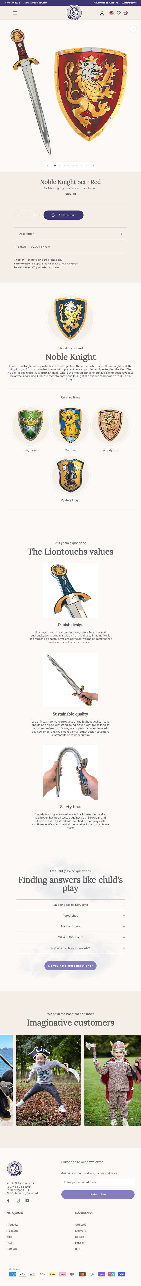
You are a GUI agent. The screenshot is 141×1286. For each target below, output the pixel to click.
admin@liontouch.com (36, 3)
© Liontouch (15, 1269)
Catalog (11, 1249)
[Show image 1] (55, 165)
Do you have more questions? (70, 965)
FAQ (9, 1243)
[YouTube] (27, 1200)
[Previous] (47, 165)
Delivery (80, 1230)
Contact (80, 1224)
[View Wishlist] (119, 13)
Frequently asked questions (105, 3)
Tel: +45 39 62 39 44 (12, 3)
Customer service (129, 3)
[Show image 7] (81, 165)
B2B (77, 1249)
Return (79, 1236)
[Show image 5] (73, 165)
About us (12, 1230)
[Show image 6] (77, 165)
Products (12, 1224)
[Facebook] (8, 1200)
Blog (9, 1236)
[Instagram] (18, 1200)
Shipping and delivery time (70, 904)
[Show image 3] (64, 165)
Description (26, 233)
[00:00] (70, 90)
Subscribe (98, 1194)
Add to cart (67, 215)
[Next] (93, 165)
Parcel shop (70, 915)
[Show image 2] (59, 165)
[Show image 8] (86, 165)
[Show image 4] (68, 165)
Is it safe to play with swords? (70, 948)
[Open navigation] (15, 12)
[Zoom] (133, 29)
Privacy (79, 1243)
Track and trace (70, 926)
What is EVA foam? (70, 937)
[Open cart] (125, 12)
